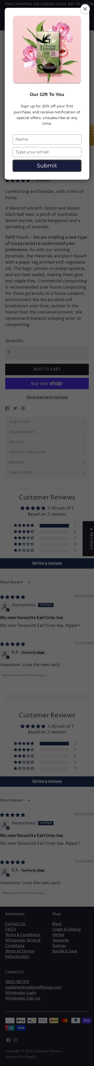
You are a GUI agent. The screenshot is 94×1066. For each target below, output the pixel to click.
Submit (47, 165)
